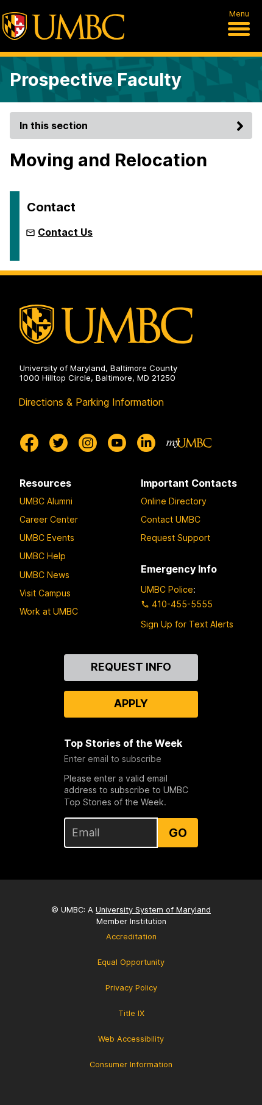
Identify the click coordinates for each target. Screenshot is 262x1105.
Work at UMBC (48, 611)
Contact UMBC (170, 519)
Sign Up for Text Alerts (187, 624)
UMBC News (44, 575)
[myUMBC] (189, 442)
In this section (53, 125)
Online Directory (174, 501)
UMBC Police (167, 589)
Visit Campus (45, 593)
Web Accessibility (131, 1038)
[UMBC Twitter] (58, 442)
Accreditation (131, 936)
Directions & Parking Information (91, 402)
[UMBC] (63, 26)
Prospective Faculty (96, 79)
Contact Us (65, 232)
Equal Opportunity (131, 962)
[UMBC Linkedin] (146, 442)
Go (178, 832)
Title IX (131, 1013)
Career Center (48, 519)
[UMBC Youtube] (117, 442)
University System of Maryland (153, 909)
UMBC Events (46, 537)
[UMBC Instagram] (87, 442)
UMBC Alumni (46, 501)
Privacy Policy (131, 987)
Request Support (175, 537)
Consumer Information (131, 1064)
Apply (131, 703)
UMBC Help (42, 556)
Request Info (131, 666)
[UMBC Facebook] (29, 442)
